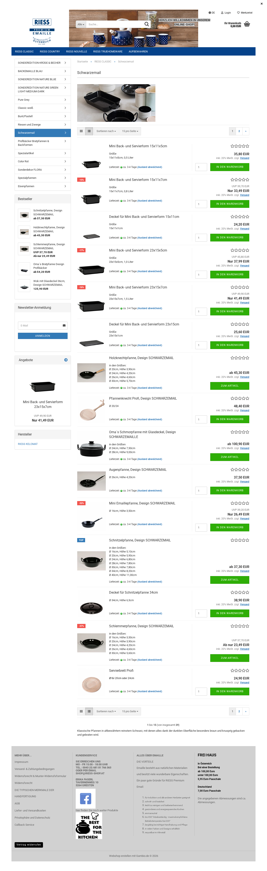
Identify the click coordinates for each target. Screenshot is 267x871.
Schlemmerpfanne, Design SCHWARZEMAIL (141, 626)
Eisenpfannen (26, 186)
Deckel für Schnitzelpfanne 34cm (133, 592)
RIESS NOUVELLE (76, 51)
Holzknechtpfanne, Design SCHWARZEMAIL (141, 358)
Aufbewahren (138, 51)
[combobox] (106, 131)
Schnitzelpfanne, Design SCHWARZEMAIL (140, 540)
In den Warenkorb (229, 166)
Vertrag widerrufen (28, 844)
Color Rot (23, 161)
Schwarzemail (26, 132)
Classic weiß (25, 107)
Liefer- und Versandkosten (30, 810)
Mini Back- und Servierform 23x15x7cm (138, 287)
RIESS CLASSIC (24, 51)
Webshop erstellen (120, 855)
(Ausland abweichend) (149, 167)
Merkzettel (246, 12)
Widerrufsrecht (23, 783)
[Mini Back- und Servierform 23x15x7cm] (42, 381)
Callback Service (24, 824)
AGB (17, 803)
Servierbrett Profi (121, 671)
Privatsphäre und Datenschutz (32, 817)
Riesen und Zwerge (29, 124)
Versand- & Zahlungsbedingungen (34, 769)
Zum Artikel (230, 385)
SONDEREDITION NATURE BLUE (37, 79)
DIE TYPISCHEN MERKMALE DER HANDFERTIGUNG (34, 793)
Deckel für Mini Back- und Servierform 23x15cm (144, 324)
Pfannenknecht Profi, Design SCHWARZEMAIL (143, 398)
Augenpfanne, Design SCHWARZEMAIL (138, 470)
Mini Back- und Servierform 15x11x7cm (138, 180)
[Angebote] (66, 360)
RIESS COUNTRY (50, 51)
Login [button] (227, 12)
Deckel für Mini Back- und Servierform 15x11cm (144, 217)
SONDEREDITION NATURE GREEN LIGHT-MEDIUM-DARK (38, 89)
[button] (211, 13)
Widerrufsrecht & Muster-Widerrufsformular (40, 776)
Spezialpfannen (27, 177)
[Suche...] (147, 24)
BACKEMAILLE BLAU (30, 71)
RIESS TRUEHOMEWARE (107, 51)
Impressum (21, 761)
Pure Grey (23, 99)
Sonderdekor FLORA (30, 169)
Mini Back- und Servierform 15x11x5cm (138, 146)
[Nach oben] (255, 865)
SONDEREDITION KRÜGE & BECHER (39, 62)
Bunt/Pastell (25, 116)
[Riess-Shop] (42, 31)
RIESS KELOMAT (28, 444)
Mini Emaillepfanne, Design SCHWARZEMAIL (142, 503)
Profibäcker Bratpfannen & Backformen (33, 143)
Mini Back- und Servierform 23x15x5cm (138, 250)
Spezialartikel (26, 153)
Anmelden (42, 335)
